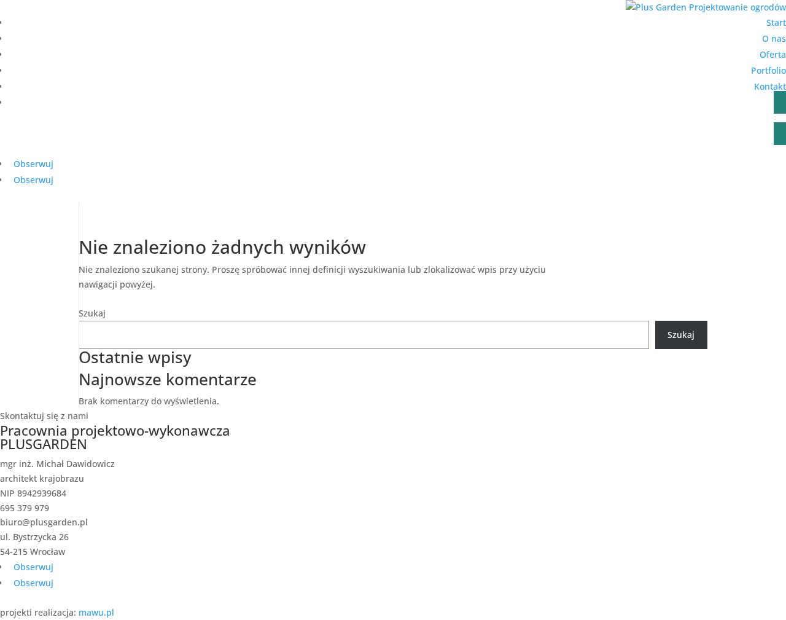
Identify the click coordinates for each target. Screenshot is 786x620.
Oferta (773, 54)
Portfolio (768, 70)
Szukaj (92, 313)
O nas (774, 38)
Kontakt (770, 86)
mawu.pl (96, 612)
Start (776, 22)
